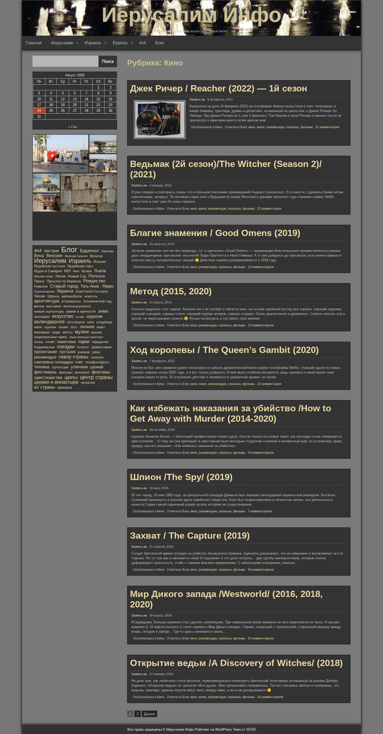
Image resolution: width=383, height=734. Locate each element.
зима (103, 311)
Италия (100, 261)
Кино (219, 127)
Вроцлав (96, 256)
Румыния (41, 286)
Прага (39, 281)
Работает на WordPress (213, 729)
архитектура (46, 301)
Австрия (51, 250)
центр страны (96, 377)
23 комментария (269, 384)
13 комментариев (261, 325)
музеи (82, 331)
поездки (66, 346)
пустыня (67, 352)
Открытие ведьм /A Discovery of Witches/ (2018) (236, 663)
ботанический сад (97, 301)
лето (73, 327)
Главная (34, 43)
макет (101, 327)
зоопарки (42, 317)
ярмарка (64, 387)
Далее (149, 714)
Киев (76, 271)
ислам (80, 316)
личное (87, 327)
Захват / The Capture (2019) (190, 535)
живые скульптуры (49, 311)
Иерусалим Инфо (191, 14)
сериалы (292, 127)
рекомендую (275, 127)
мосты (67, 332)
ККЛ (67, 271)
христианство (48, 377)
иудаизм (94, 316)
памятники (66, 342)
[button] (60, 153)
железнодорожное (77, 306)
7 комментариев (260, 511)
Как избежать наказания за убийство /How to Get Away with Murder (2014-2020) (230, 413)
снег (79, 362)
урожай (96, 367)
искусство (62, 316)
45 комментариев (261, 453)
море (56, 332)
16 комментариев (270, 697)
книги (261, 127)
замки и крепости (81, 311)
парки (84, 341)
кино (252, 127)
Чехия (39, 296)
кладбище (104, 322)
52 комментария (269, 208)
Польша (96, 275)
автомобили (71, 296)
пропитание (45, 352)
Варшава (108, 251)
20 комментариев (261, 638)
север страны (73, 356)
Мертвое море (43, 276)
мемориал (42, 332)
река (96, 352)
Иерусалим (62, 43)
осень (38, 342)
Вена (39, 255)
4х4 (142, 43)
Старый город (64, 286)
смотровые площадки (53, 362)
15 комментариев (261, 267)
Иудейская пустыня (49, 266)
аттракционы (71, 301)
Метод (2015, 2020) (171, 291)
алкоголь (90, 296)
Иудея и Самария (48, 271)
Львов (100, 271)
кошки (63, 327)
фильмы (307, 127)
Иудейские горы (80, 266)
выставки (53, 306)
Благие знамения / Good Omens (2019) (215, 233)
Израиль (93, 43)
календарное (49, 321)
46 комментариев (261, 569)
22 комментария (327, 127)
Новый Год (77, 276)
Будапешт (89, 250)
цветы (71, 377)
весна (39, 306)
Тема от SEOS (244, 729)
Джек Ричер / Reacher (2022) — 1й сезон (218, 88)
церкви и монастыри (56, 382)
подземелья (44, 347)
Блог (159, 43)
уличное (79, 367)
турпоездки (60, 367)
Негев (60, 276)
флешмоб (82, 372)
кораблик (50, 327)
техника (41, 367)
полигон (83, 347)
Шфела (53, 296)
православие (101, 347)
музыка (96, 332)
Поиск (108, 61)
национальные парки (50, 337)
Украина (65, 291)
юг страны (44, 387)
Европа (120, 43)
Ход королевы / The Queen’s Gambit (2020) (224, 350)
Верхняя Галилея (76, 256)
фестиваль (45, 372)
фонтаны (101, 372)
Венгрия (54, 255)
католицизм (76, 322)
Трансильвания (44, 291)
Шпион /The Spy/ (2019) (181, 477)
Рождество (94, 281)
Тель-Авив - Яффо (97, 286)
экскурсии (88, 382)
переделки (100, 342)
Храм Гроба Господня (92, 291)
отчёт (50, 342)
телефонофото (97, 362)
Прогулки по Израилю (64, 281)
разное (84, 352)
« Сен (72, 127)
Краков (87, 271)
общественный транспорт (86, 337)
